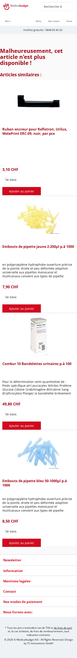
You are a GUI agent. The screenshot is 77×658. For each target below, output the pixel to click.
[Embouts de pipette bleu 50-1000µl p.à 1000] (38, 453)
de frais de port (63, 628)
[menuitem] (69, 18)
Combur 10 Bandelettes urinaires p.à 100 (36, 364)
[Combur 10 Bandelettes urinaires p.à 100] (38, 335)
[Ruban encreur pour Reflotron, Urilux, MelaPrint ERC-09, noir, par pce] (38, 101)
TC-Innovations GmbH (40, 643)
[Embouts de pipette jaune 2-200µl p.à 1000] (38, 218)
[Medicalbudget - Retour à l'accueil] (19, 6)
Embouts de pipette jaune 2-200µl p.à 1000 (38, 246)
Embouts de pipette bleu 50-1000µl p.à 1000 (34, 483)
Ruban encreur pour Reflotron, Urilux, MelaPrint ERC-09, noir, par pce (34, 131)
